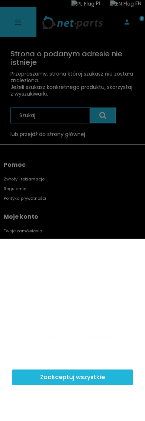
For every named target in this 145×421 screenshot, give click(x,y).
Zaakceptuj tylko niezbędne (72, 337)
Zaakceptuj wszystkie (72, 377)
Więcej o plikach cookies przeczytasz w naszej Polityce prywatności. (71, 316)
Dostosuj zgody (72, 357)
